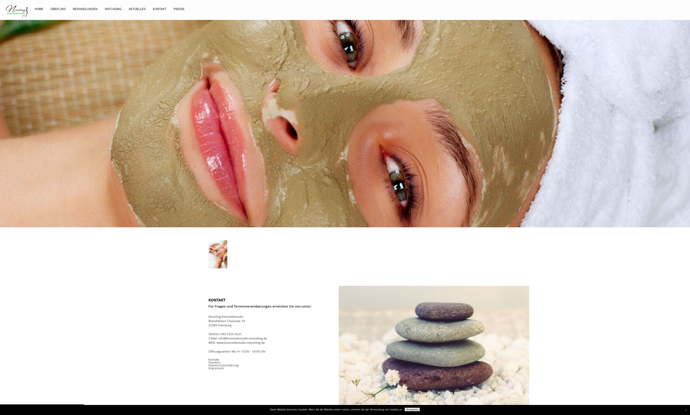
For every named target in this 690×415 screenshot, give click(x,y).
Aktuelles (137, 9)
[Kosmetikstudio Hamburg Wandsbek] (17, 11)
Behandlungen (85, 9)
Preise (179, 9)
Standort (214, 362)
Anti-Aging (113, 9)
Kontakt (160, 9)
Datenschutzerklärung (223, 365)
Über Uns (58, 9)
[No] (685, 410)
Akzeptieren (412, 409)
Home (39, 9)
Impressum (216, 368)
